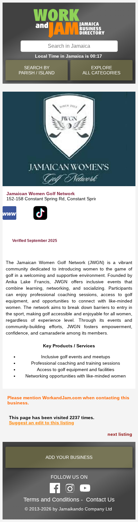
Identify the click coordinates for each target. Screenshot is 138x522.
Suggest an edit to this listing (41, 422)
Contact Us (100, 499)
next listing (120, 434)
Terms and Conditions (51, 499)
